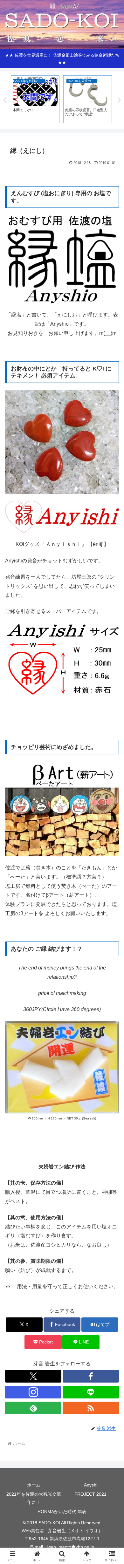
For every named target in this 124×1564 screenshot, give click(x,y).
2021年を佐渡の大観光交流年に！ (33, 1498)
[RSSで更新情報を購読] (91, 1408)
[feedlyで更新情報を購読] (33, 1408)
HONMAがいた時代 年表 (62, 1511)
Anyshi (90, 1484)
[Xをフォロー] (33, 1376)
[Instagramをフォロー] (33, 1392)
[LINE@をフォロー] (91, 1392)
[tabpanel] (35, 99)
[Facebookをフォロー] (91, 1376)
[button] (111, 1066)
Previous (5, 100)
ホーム (33, 1484)
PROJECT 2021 (90, 1494)
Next (119, 100)
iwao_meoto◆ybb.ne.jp (70, 1546)
